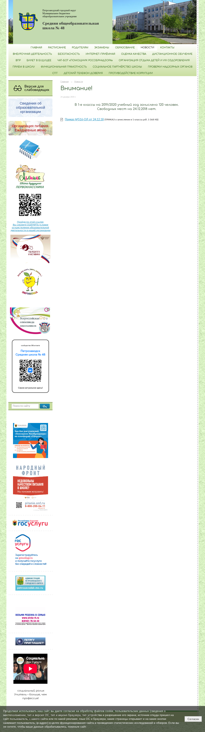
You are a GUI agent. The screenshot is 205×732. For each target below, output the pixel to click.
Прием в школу (24, 66)
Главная (36, 47)
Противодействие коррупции (131, 73)
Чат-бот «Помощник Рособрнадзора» (85, 60)
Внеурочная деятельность (32, 53)
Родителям (80, 47)
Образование (125, 47)
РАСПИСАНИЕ (57, 47)
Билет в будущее (39, 60)
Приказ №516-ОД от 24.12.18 (84, 119)
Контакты (167, 47)
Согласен (193, 719)
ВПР (18, 60)
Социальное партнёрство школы (117, 66)
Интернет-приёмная (100, 53)
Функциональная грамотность (64, 66)
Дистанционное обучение (172, 53)
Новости (147, 47)
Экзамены (101, 47)
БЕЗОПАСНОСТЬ (69, 53)
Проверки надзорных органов (170, 66)
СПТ (55, 73)
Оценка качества (133, 53)
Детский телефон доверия (83, 73)
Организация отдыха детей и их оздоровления (154, 60)
